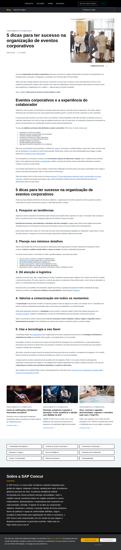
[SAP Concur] (15, 3)
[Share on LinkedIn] (113, 66)
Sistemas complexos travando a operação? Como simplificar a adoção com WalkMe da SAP (60, 412)
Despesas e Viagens (16, 452)
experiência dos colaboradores (35, 154)
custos (45, 260)
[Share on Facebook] (110, 66)
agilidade (76, 290)
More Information (108, 540)
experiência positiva (22, 314)
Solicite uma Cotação (88, 3)
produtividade (45, 161)
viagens (57, 148)
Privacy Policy (98, 544)
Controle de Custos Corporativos (56, 446)
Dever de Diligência (52, 452)
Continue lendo (12, 425)
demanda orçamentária (27, 260)
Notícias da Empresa (52, 458)
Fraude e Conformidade (17, 458)
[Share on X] (107, 66)
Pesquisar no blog (88, 8)
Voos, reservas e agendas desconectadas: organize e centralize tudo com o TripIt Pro (96, 412)
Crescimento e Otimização (91, 446)
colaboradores (37, 334)
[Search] (112, 10)
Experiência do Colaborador (91, 452)
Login (103, 3)
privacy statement (56, 538)
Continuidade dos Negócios (18, 446)
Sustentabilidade (87, 458)
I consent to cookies (90, 540)
